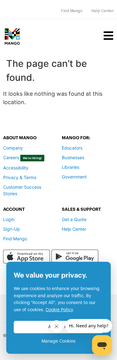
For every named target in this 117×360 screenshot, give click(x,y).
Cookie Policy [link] (59, 310)
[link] (72, 11)
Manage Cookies (58, 341)
